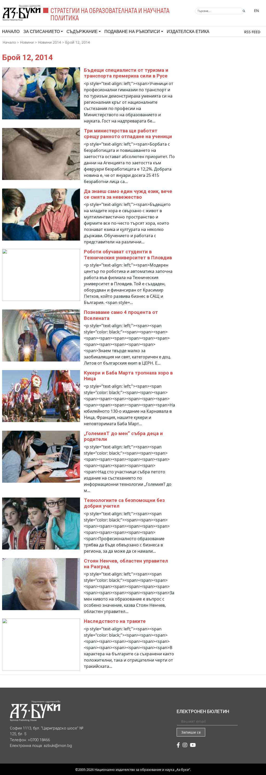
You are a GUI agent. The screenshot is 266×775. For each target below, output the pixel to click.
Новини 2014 (49, 42)
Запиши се (191, 732)
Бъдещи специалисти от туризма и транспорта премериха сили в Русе (126, 73)
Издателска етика (188, 31)
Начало (10, 31)
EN (256, 10)
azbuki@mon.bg (58, 745)
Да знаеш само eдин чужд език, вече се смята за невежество (128, 194)
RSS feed (252, 31)
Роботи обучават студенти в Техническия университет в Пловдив (128, 254)
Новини (27, 42)
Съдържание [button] (82, 31)
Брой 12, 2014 (77, 42)
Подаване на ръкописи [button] (132, 31)
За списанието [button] (41, 31)
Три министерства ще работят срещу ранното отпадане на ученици (128, 133)
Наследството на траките (115, 621)
